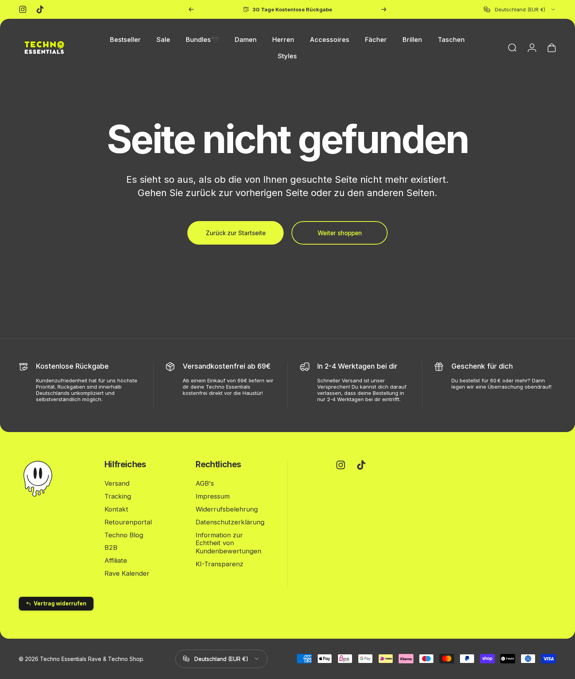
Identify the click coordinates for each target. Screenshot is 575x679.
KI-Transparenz (219, 564)
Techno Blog (123, 535)
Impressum (213, 496)
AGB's (205, 483)
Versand (116, 483)
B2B (110, 547)
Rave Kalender (126, 573)
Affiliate (115, 560)
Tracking (117, 496)
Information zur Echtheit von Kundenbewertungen (228, 543)
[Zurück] (191, 9)
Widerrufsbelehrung (227, 509)
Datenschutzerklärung (230, 522)
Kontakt (116, 509)
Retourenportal (128, 522)
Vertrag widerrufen (60, 603)
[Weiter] (383, 9)
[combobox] (520, 9)
